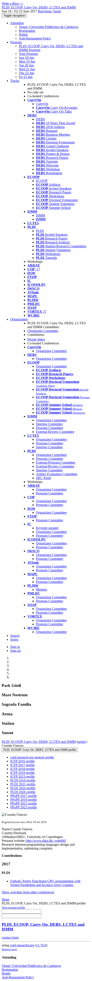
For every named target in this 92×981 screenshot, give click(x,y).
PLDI (40, 231)
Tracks (14, 81)
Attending (17, 23)
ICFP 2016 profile (22, 761)
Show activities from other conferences (28, 892)
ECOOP (41, 181)
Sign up (15, 650)
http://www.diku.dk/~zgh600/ (45, 840)
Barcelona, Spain (49, 11)
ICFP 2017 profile (22, 765)
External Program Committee (55, 462)
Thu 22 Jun (26, 73)
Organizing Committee (42, 331)
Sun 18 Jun (26, 57)
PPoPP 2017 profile (23, 796)
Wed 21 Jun (27, 69)
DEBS (40, 119)
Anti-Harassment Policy (35, 38)
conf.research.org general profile (32, 757)
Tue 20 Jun (26, 65)
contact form (10, 937)
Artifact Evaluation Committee (56, 474)
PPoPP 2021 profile (23, 803)
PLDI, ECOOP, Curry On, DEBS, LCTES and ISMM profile (39, 749)
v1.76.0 (41, 945)
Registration (27, 30)
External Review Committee (55, 432)
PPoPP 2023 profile (23, 807)
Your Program (28, 54)
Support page (9, 949)
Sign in (15, 647)
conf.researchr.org (22, 945)
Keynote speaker (47, 528)
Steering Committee (49, 424)
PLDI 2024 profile (22, 788)
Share (5, 899)
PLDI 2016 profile (22, 780)
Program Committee (49, 428)
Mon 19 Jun (27, 61)
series (81, 741)
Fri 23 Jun (26, 77)
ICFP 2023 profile (22, 776)
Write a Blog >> (13, 3)
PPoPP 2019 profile (23, 799)
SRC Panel (43, 478)
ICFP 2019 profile (22, 772)
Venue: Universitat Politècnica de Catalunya (48, 27)
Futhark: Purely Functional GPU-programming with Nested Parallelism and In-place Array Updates (45, 883)
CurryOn (42, 104)
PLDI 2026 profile (22, 792)
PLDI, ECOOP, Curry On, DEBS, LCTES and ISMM (39, 741)
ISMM (40, 215)
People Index (36, 339)
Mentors (41, 589)
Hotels (23, 34)
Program (16, 42)
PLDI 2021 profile (22, 784)
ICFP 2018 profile (22, 769)
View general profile (13, 907)
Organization (19, 319)
